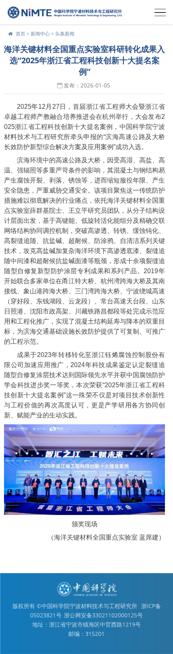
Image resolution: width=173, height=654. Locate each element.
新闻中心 (40, 33)
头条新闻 (64, 33)
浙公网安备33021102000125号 (103, 615)
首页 (20, 33)
